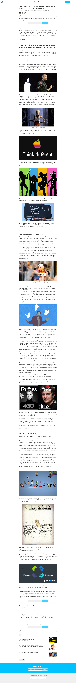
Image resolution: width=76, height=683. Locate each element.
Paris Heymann (36, 616)
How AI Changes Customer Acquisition (28, 652)
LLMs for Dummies (23, 638)
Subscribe (67, 1)
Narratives (29, 354)
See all (21, 659)
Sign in (72, 1)
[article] (38, 640)
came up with (46, 98)
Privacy (37, 675)
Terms (40, 675)
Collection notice (45, 675)
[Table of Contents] (1, 341)
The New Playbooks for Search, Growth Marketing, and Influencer (31, 653)
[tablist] (22, 635)
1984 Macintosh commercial (50, 94)
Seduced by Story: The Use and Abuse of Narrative (42, 238)
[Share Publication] (63, 2)
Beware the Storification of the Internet (29, 610)
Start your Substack (35, 678)
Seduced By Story (25, 608)
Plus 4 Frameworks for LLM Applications (26, 639)
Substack (32, 680)
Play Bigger (28, 549)
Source (42, 283)
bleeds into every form (47, 241)
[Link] (18, 46)
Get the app (43, 678)
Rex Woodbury (24, 12)
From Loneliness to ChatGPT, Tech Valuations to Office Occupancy (31, 646)
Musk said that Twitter (36, 341)
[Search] (61, 2)
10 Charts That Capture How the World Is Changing (31, 645)
